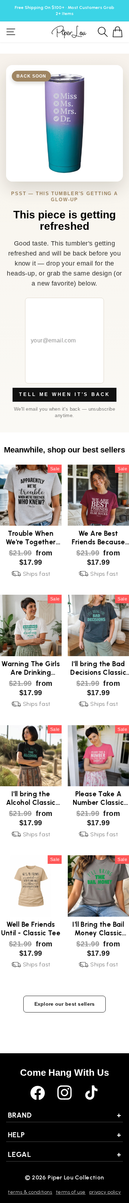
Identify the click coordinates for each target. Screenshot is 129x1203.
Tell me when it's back (64, 394)
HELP (64, 1134)
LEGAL (64, 1154)
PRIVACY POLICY (105, 1192)
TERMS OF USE (71, 1192)
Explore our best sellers (64, 1004)
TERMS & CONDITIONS (30, 1192)
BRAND (64, 1115)
